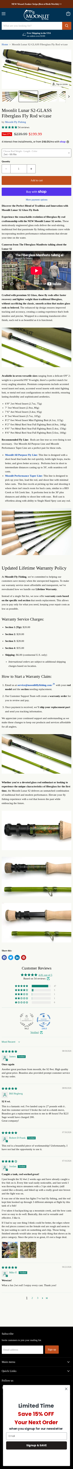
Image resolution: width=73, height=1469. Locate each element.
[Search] (66, 26)
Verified (34, 1032)
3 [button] (37, 1298)
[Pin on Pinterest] (23, 957)
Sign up (52, 1349)
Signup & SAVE (36, 1445)
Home (5, 44)
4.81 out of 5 (45, 975)
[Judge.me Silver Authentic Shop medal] (26, 1020)
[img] (9, 1051)
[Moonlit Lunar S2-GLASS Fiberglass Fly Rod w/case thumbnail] (10, 96)
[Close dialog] (66, 1389)
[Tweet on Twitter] (10, 957)
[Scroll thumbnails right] (68, 96)
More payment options (36, 199)
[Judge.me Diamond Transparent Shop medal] (43, 1020)
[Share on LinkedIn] (17, 957)
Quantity (6, 161)
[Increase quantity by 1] (31, 168)
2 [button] (32, 1298)
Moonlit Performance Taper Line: (24, 475)
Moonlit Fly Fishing (15, 122)
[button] (10, 127)
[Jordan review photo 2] (28, 1250)
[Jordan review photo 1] (10, 1250)
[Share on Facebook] (4, 957)
